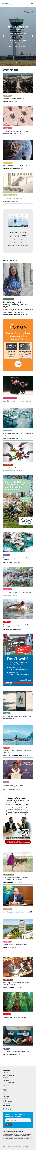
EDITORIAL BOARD (7, 1102)
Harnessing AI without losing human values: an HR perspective (15, 132)
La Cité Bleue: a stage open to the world (17, 401)
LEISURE (6, 747)
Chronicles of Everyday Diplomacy (15, 198)
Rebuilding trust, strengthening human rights (15, 304)
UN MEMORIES (8, 465)
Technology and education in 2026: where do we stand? (18, 434)
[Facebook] (4, 1109)
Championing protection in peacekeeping (18, 592)
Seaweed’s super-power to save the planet (15, 1018)
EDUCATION (7, 430)
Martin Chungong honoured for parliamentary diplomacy (14, 786)
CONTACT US (6, 1103)
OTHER (6, 782)
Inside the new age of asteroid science (16, 166)
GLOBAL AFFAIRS (9, 299)
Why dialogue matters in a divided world (17, 912)
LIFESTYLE (7, 621)
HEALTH (6, 554)
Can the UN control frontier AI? (14, 99)
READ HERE (18, 241)
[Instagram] (8, 1109)
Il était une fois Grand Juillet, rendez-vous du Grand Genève (17, 717)
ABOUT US (5, 1100)
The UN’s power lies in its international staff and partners (16, 984)
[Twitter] (6, 1109)
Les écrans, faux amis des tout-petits (16, 1052)
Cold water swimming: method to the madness (16, 626)
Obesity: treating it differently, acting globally (16, 559)
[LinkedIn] (10, 1109)
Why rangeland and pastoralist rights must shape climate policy (16, 878)
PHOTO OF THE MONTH (10, 195)
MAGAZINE (5, 1098)
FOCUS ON (5, 1072)
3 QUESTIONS (8, 162)
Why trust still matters (11, 468)
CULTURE (7, 713)
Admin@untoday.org (16, 1131)
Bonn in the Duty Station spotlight (15, 945)
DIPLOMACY (7, 95)
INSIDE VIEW (7, 128)
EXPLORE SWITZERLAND (10, 398)
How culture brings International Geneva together (17, 751)
